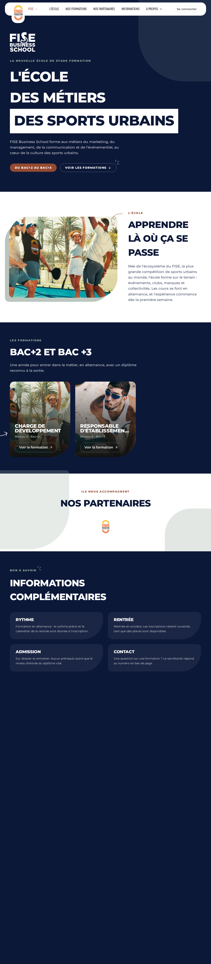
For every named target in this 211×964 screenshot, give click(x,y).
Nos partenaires (104, 9)
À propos (152, 9)
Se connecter (187, 9)
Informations (131, 9)
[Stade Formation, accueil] (18, 9)
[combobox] (33, 9)
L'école (54, 9)
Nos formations (76, 9)
